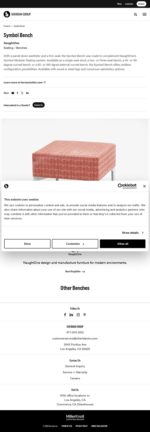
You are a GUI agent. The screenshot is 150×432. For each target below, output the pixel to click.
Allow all (122, 243)
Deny (27, 243)
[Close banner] (144, 186)
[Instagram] (78, 314)
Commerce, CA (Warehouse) (75, 404)
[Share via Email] (13, 93)
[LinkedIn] (71, 314)
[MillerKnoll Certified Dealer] (75, 417)
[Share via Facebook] (17, 93)
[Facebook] (65, 314)
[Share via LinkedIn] (27, 93)
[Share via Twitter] (22, 93)
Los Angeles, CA (75, 400)
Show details (130, 232)
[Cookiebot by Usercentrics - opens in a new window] (120, 186)
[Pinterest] (84, 314)
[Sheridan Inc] (17, 14)
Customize (73, 243)
